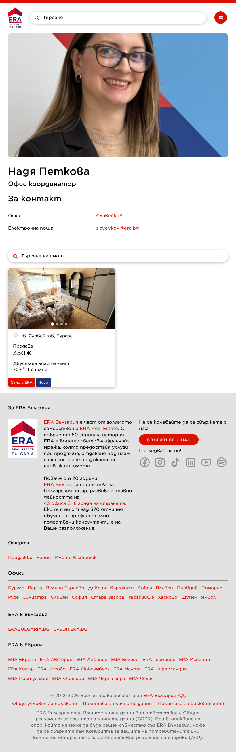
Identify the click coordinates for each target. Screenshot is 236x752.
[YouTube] (206, 462)
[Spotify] (221, 462)
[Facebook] (145, 462)
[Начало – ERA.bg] (15, 17)
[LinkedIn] (191, 462)
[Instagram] (160, 462)
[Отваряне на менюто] (220, 17)
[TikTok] (175, 462)
